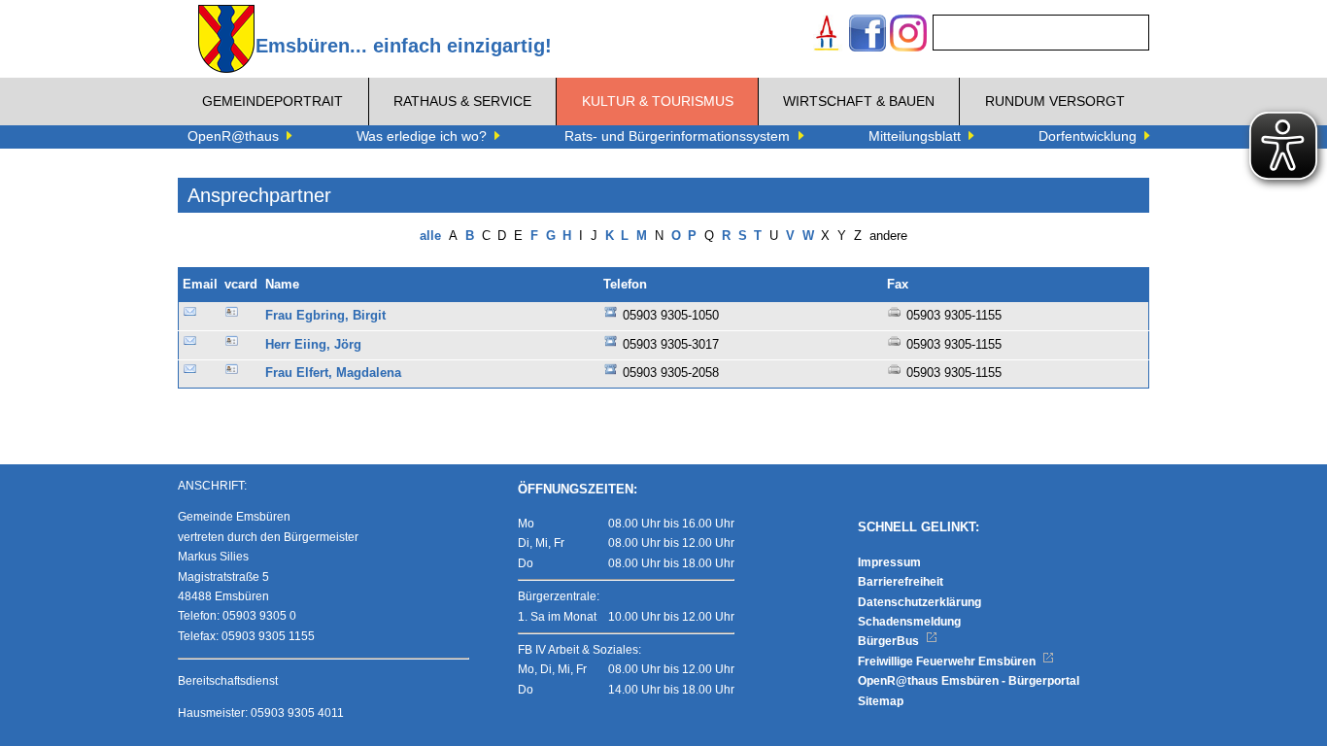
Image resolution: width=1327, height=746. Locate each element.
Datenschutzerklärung (919, 602)
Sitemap (880, 701)
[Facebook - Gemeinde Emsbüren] (867, 35)
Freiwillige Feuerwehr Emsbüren (948, 661)
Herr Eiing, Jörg (313, 345)
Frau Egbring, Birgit (325, 315)
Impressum (889, 562)
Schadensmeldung (909, 621)
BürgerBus (890, 641)
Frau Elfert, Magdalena (333, 373)
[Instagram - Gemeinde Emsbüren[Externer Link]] (908, 35)
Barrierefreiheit (900, 582)
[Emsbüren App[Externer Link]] (826, 35)
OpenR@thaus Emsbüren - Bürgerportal (968, 681)
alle (430, 236)
